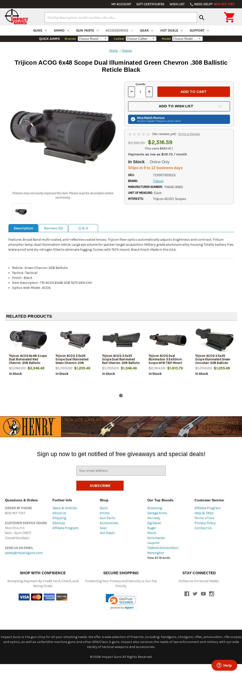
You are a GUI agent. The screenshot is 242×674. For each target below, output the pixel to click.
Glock (151, 533)
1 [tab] (121, 395)
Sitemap (58, 523)
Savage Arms (157, 513)
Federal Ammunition (162, 548)
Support (197, 30)
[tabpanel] (28, 358)
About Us (59, 513)
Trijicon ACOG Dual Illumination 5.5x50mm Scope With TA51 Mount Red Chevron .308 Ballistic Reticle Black (168, 363)
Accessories (117, 30)
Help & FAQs (204, 513)
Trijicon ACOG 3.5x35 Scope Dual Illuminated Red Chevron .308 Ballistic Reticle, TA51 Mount (121, 361)
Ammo (59, 30)
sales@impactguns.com (24, 553)
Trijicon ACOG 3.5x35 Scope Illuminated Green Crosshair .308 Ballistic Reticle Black (212, 361)
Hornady (153, 518)
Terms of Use (204, 518)
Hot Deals (169, 30)
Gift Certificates (150, 4)
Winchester (156, 538)
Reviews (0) (53, 228)
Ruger (151, 528)
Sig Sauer (154, 523)
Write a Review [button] (189, 134)
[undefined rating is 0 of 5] (139, 134)
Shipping (59, 518)
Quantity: (141, 84)
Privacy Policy (205, 523)
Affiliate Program (65, 528)
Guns (37, 30)
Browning (154, 508)
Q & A (83, 228)
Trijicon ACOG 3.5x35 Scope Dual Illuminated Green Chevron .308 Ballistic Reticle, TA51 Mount (72, 363)
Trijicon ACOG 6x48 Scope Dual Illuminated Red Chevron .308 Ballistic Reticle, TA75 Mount (28, 361)
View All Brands (158, 558)
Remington (155, 553)
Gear (144, 30)
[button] (121, 602)
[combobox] (121, 17)
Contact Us (203, 528)
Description (23, 228)
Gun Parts (85, 30)
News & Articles (64, 508)
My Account (121, 4)
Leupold (153, 543)
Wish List (177, 4)
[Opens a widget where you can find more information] (224, 666)
